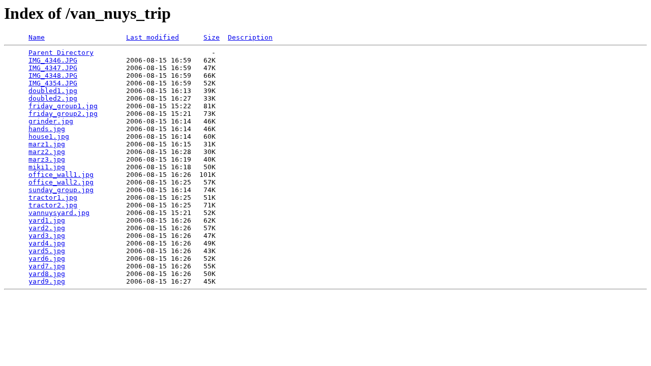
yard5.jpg (46, 251)
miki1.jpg (46, 167)
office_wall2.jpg (61, 182)
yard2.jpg (46, 228)
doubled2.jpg (52, 98)
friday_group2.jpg (63, 113)
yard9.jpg (46, 281)
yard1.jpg (46, 220)
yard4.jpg (46, 243)
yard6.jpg (46, 258)
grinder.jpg (50, 121)
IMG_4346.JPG (52, 60)
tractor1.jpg (52, 197)
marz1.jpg (46, 144)
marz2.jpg (46, 152)
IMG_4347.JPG (52, 68)
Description (250, 37)
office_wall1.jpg (61, 174)
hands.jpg (46, 129)
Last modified (152, 37)
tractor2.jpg (52, 205)
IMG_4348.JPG (52, 75)
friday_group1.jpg (63, 106)
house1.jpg (48, 136)
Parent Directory (61, 52)
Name (36, 37)
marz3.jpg (46, 159)
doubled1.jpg (52, 91)
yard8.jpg (46, 274)
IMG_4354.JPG (52, 83)
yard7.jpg (46, 266)
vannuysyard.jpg (59, 213)
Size (211, 37)
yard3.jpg (46, 235)
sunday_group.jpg (61, 190)
